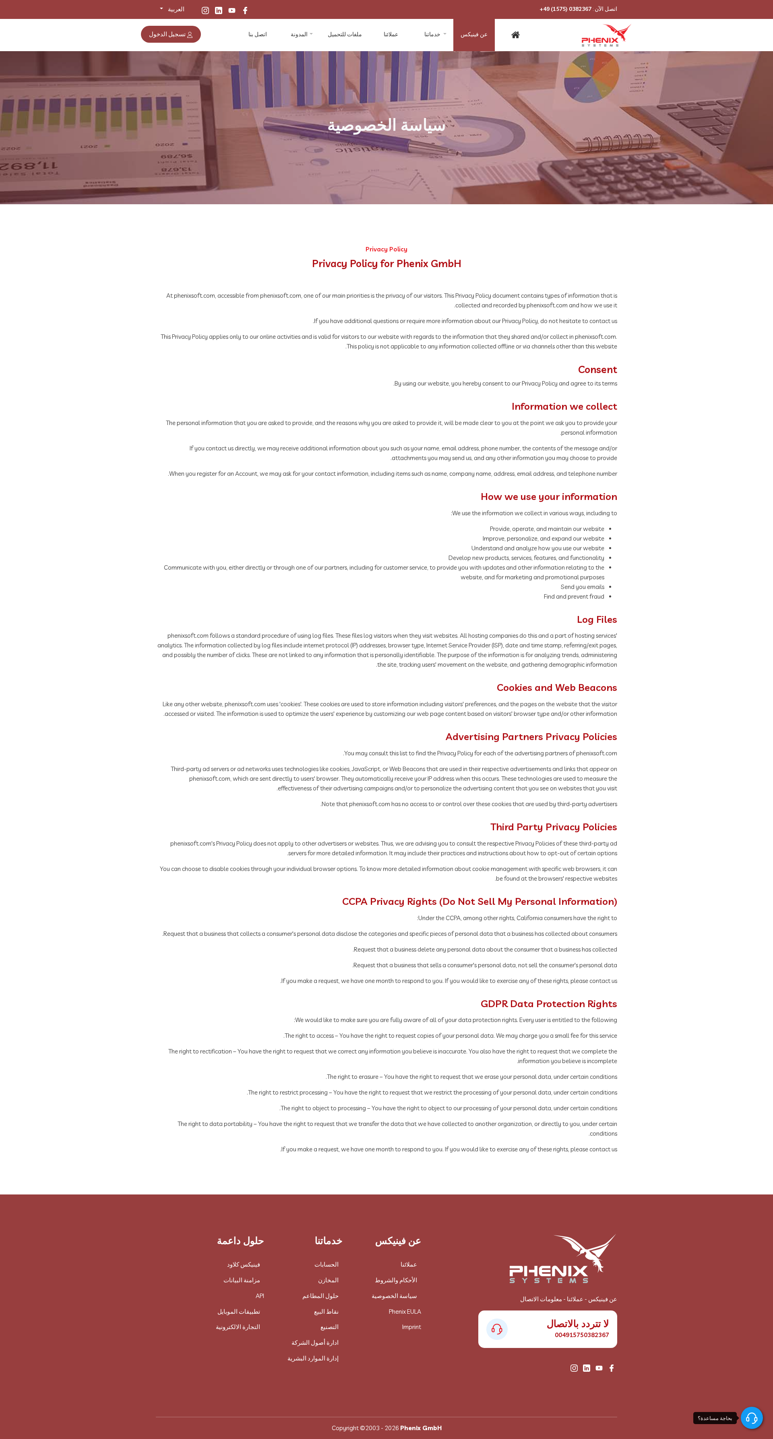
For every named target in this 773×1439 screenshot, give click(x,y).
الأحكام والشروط (396, 1280)
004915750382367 (582, 1335)
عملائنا (391, 34)
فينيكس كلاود (243, 1264)
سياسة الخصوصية (394, 1296)
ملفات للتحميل (345, 34)
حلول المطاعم (320, 1296)
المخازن (328, 1280)
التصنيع (329, 1327)
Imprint (411, 1327)
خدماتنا (432, 34)
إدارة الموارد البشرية (313, 1358)
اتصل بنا (257, 34)
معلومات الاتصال (541, 1299)
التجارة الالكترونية (238, 1327)
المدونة (299, 34)
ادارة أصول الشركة (315, 1342)
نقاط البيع (326, 1311)
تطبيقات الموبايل (238, 1311)
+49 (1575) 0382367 (565, 8)
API (260, 1296)
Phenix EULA (405, 1311)
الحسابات (326, 1264)
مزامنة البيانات (241, 1280)
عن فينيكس (474, 34)
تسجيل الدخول (168, 34)
